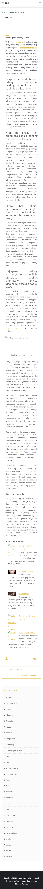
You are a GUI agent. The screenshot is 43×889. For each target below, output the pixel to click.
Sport (8, 809)
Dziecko (9, 709)
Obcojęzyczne (11, 774)
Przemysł (9, 792)
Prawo (8, 786)
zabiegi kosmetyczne (28, 47)
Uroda (8, 839)
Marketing (10, 744)
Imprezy (9, 733)
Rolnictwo (9, 798)
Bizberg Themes (21, 884)
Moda (8, 756)
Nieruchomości (12, 768)
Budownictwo (11, 703)
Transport (9, 821)
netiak (10, 659)
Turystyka (9, 827)
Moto (8, 762)
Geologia (9, 721)
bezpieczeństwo (12, 328)
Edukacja (9, 715)
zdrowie (19, 42)
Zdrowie (9, 857)
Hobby (8, 727)
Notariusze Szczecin (27, 632)
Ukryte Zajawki (11, 833)
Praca (8, 780)
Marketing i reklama (14, 750)
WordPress (20, 881)
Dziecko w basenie (29, 675)
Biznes (8, 697)
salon (18, 452)
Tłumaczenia (24, 594)
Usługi (8, 845)
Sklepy (8, 803)
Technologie (10, 815)
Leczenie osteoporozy (14, 669)
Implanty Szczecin (26, 571)
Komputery (10, 739)
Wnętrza (9, 851)
